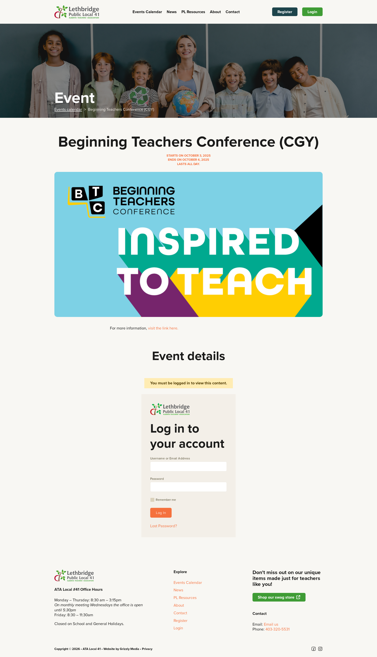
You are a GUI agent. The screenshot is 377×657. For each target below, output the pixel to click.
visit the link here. (163, 328)
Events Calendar (147, 12)
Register (284, 12)
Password (157, 478)
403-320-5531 (277, 629)
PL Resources (193, 12)
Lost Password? (163, 526)
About (215, 12)
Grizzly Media (129, 649)
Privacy (147, 649)
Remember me (166, 500)
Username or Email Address (170, 458)
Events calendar (68, 109)
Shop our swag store (276, 597)
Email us (271, 624)
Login (312, 12)
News (172, 12)
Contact (233, 12)
